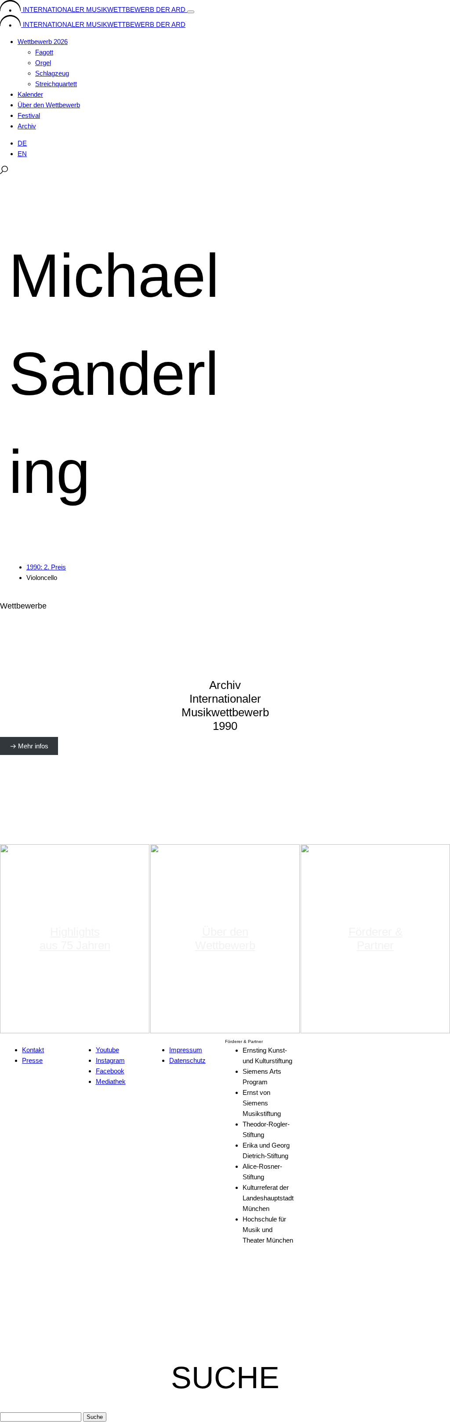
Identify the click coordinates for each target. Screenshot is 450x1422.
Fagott (44, 52)
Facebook (110, 1071)
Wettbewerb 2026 (43, 41)
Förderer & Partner (375, 938)
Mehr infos (33, 746)
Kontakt (33, 1050)
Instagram (110, 1060)
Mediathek (111, 1081)
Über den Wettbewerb (49, 105)
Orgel (43, 62)
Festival (29, 115)
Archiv (27, 126)
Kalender (30, 94)
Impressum (185, 1050)
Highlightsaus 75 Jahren (75, 938)
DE (22, 143)
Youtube (107, 1050)
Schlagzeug (52, 73)
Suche (95, 1417)
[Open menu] (190, 12)
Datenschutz (187, 1060)
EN (22, 153)
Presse (32, 1060)
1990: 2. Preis (46, 567)
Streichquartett (56, 84)
